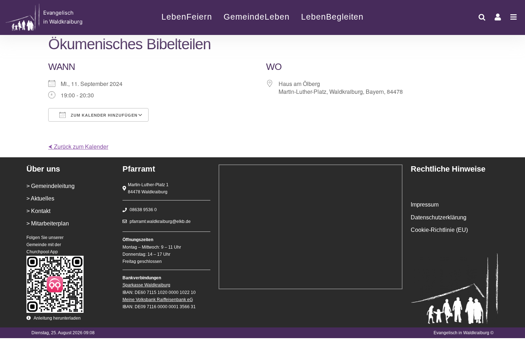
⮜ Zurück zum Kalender (78, 146)
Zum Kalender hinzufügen (103, 115)
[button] (482, 17)
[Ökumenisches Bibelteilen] (56, 17)
